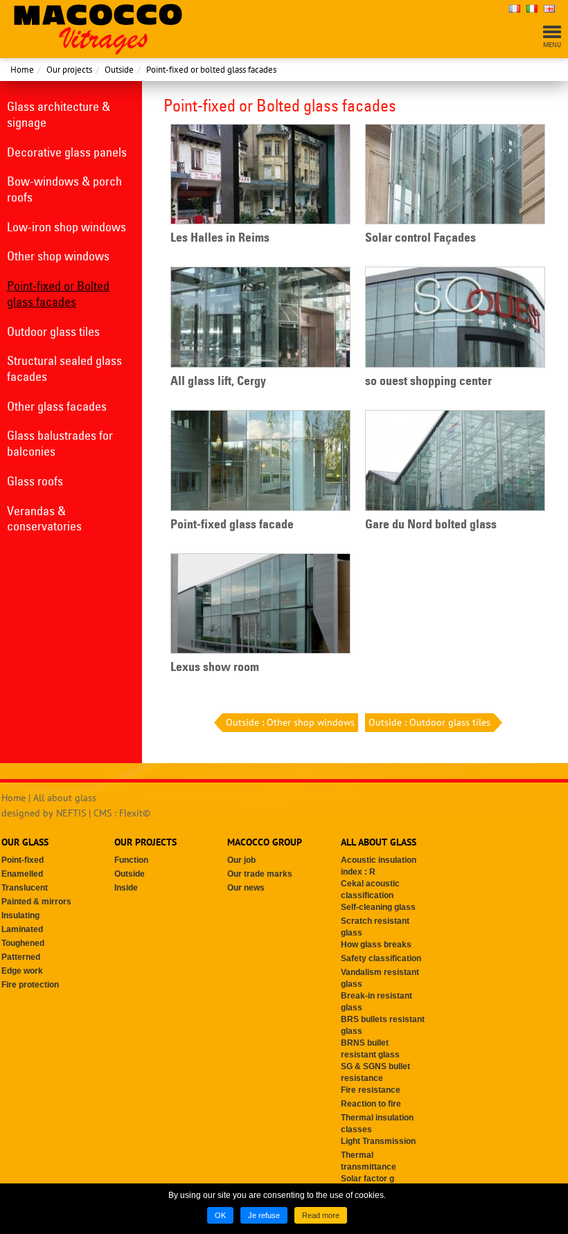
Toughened (22, 943)
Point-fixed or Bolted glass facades (58, 294)
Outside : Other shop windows (290, 722)
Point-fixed (22, 860)
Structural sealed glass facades (64, 368)
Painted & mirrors (36, 901)
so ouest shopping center (428, 380)
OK (220, 1215)
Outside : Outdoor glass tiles (429, 722)
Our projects (69, 69)
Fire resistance (370, 1090)
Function (131, 860)
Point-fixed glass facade (232, 524)
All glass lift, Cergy (218, 380)
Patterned (20, 957)
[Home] (98, 28)
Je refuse (264, 1215)
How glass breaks (376, 944)
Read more (320, 1215)
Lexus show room (214, 666)
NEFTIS (71, 813)
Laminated (22, 929)
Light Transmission (378, 1141)
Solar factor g (367, 1178)
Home (22, 69)
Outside (119, 69)
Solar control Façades (420, 237)
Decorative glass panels (67, 152)
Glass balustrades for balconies (60, 443)
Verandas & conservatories (44, 519)
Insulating (20, 915)
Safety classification (381, 958)
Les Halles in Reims (219, 237)
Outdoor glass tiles (53, 331)
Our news (246, 888)
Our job (241, 860)
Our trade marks (259, 874)
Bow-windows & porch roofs (64, 189)
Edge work (22, 971)
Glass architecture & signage (58, 114)
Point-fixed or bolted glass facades (211, 69)
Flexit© (134, 813)
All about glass (64, 798)
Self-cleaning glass (378, 907)
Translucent (24, 888)
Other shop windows (58, 256)
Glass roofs (35, 481)
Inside (126, 888)
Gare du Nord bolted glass (431, 524)
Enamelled (22, 874)
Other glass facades (57, 406)
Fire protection (30, 985)
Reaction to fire (371, 1104)
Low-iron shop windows (66, 227)
